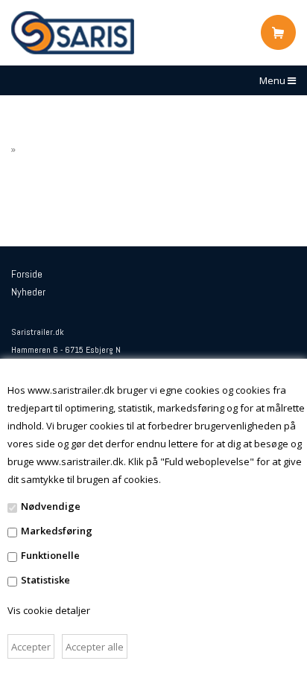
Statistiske (45, 579)
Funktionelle (50, 555)
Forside (26, 274)
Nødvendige (50, 506)
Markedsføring (56, 530)
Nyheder (28, 291)
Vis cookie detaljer (48, 610)
